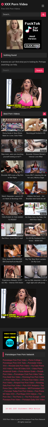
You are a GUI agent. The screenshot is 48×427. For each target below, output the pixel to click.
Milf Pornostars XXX (36, 388)
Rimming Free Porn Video (33, 377)
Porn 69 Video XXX (22, 369)
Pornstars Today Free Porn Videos (18, 391)
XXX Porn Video (16, 4)
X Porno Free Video (30, 380)
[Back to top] (40, 420)
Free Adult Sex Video (11, 377)
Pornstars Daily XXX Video (33, 400)
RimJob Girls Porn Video (19, 366)
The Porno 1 (18, 397)
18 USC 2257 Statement (17, 409)
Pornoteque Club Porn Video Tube (28, 374)
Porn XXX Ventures (31, 386)
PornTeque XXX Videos (26, 394)
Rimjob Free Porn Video (24, 383)
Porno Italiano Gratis (27, 371)
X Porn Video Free (12, 380)
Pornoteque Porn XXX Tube (14, 363)
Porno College (35, 360)
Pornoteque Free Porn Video (15, 360)
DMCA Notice (34, 409)
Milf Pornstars (20, 388)
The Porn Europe (32, 397)
